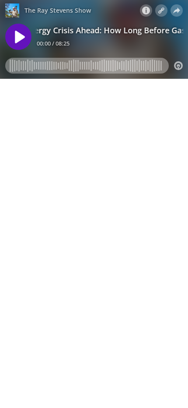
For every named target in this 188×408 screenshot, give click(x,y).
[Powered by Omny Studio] (178, 65)
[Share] (177, 10)
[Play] (18, 37)
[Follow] (161, 10)
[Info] (146, 10)
